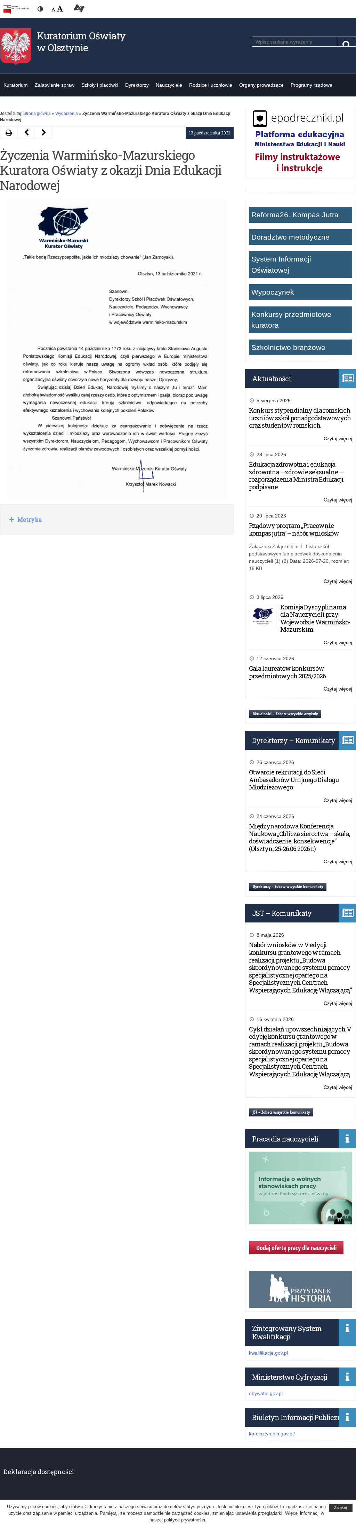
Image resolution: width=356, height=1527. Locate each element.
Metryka (29, 519)
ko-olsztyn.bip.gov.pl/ (272, 1433)
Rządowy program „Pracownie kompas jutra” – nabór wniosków (294, 529)
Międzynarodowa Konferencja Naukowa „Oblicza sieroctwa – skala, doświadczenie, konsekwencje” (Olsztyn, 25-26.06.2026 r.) (299, 837)
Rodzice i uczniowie (210, 85)
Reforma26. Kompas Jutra (295, 215)
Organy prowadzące (261, 85)
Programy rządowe (311, 85)
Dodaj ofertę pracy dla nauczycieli (296, 1248)
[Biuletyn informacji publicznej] (16, 9)
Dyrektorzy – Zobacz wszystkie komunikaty (288, 886)
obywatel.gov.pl (266, 1393)
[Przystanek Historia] (300, 1304)
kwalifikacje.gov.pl (268, 1353)
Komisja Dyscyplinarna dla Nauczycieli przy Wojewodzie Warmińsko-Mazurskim (315, 618)
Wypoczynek (272, 292)
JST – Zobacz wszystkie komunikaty (281, 1112)
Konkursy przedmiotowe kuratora (291, 319)
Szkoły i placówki (99, 85)
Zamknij (340, 1507)
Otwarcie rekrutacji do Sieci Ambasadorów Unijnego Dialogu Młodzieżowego (294, 779)
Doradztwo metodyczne (290, 237)
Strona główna (37, 113)
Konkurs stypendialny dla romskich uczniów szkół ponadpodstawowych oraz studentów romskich (300, 417)
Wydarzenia (66, 113)
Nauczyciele (169, 85)
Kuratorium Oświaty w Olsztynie (81, 41)
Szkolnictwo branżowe (288, 347)
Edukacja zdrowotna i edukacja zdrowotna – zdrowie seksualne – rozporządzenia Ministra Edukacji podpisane (296, 475)
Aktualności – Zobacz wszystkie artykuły (285, 714)
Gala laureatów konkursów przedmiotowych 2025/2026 (287, 672)
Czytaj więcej (338, 439)
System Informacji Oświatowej (281, 264)
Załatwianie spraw (54, 85)
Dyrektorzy (137, 85)
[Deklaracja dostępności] (78, 9)
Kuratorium (15, 85)
